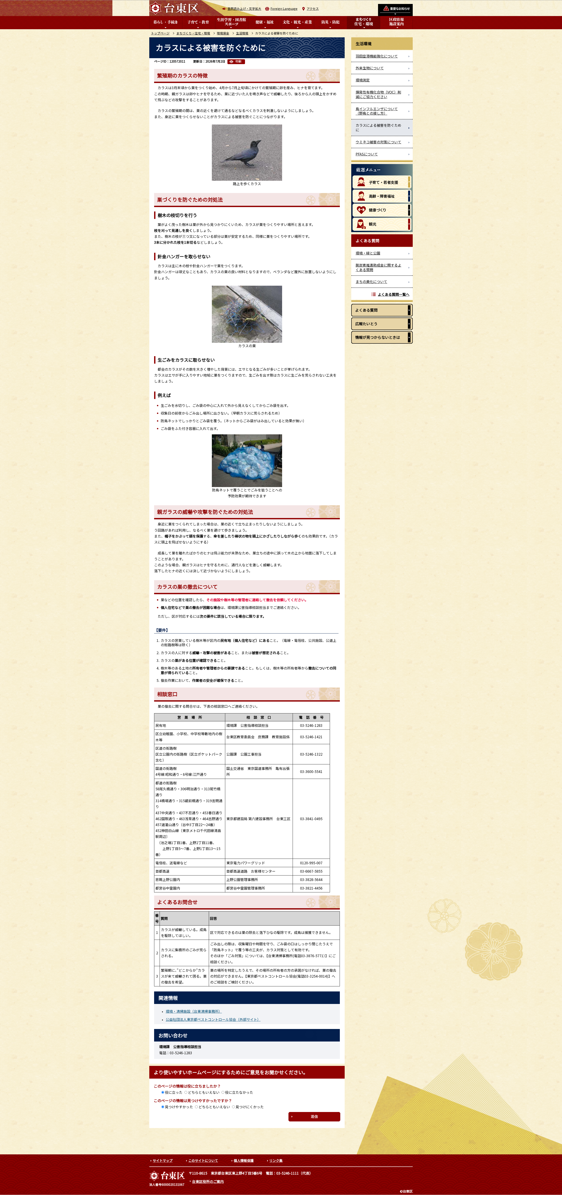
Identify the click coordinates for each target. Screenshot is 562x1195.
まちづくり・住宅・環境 (193, 33)
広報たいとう (366, 323)
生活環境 (242, 33)
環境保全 (223, 33)
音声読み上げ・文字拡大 (244, 8)
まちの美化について (371, 281)
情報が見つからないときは (377, 337)
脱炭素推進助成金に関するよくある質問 (378, 267)
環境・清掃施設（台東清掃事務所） (194, 1011)
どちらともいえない (204, 1092)
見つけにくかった (250, 1106)
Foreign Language (283, 8)
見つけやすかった (179, 1106)
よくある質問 (366, 310)
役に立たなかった (239, 1092)
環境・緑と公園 (368, 253)
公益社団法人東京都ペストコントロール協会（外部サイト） (213, 1019)
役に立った (173, 1092)
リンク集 (276, 1160)
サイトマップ (163, 1160)
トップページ (160, 33)
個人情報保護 (244, 1160)
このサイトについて (203, 1160)
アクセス (313, 8)
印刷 (238, 61)
